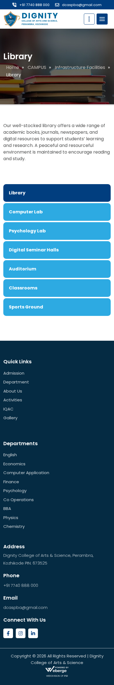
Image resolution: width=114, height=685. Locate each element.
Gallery (10, 418)
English (10, 455)
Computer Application (26, 473)
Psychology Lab (27, 231)
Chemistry (14, 526)
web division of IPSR (57, 676)
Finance (11, 482)
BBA (7, 508)
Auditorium (22, 269)
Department (16, 382)
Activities (12, 400)
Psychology (15, 490)
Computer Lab (26, 212)
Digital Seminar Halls (34, 250)
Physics (10, 517)
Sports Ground (26, 307)
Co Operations (18, 500)
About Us (12, 391)
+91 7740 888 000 (34, 4)
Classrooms (23, 288)
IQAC (8, 409)
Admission (13, 373)
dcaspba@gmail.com (82, 4)
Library (17, 193)
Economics (14, 464)
